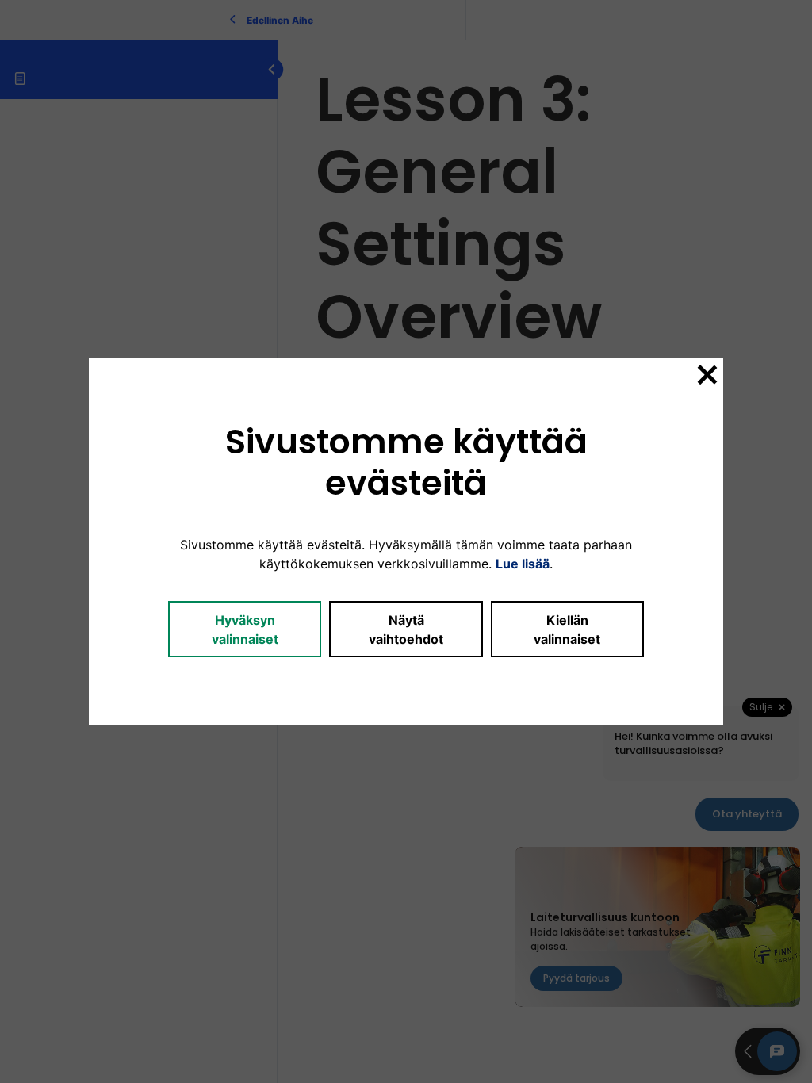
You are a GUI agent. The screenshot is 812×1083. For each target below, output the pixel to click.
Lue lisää (523, 564)
